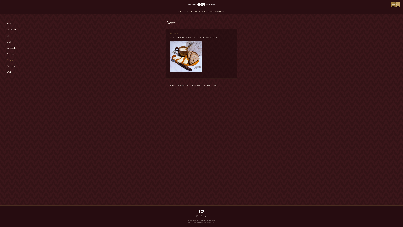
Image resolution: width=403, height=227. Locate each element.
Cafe (9, 35)
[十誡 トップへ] (201, 4)
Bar (9, 41)
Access (11, 54)
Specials (11, 47)
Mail (9, 72)
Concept (11, 29)
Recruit (11, 66)
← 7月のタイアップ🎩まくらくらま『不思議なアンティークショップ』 (193, 85)
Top (9, 23)
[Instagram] (202, 216)
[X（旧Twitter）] (197, 216)
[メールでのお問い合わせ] (206, 216)
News (10, 60)
